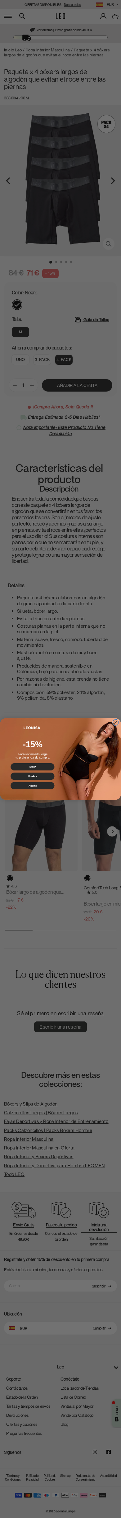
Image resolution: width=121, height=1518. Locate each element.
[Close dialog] (116, 722)
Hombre (32, 776)
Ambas (33, 785)
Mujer (32, 766)
